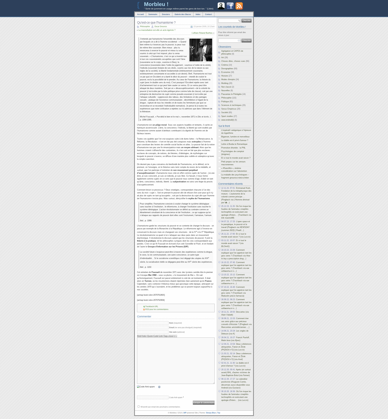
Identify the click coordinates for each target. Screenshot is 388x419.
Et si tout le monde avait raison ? (235, 158)
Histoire (224, 76)
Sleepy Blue (211, 413)
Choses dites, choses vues (233, 61)
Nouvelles (225, 90)
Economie (225, 72)
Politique (225, 101)
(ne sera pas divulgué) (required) (185, 327)
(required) (175, 323)
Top (218, 413)
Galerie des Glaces (183, 14)
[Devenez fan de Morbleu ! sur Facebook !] (230, 9)
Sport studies (227, 116)
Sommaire (152, 14)
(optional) (177, 332)
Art (222, 57)
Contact (208, 14)
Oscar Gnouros (160, 26)
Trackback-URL (151, 306)
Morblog (224, 83)
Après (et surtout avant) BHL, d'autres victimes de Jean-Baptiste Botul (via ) (236, 372)
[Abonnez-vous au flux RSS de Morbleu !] (239, 9)
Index (198, 14)
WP (185, 413)
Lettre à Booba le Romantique (234, 144)
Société (224, 112)
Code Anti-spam (175, 397)
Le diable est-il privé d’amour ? (234, 140)
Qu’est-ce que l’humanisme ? (156, 22)
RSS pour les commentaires (156, 309)
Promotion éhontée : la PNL (233, 148)
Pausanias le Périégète (231, 94)
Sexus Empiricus (228, 109)
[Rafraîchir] (159, 387)
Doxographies (227, 68)
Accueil (140, 14)
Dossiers (166, 14)
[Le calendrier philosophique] (221, 9)
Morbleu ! (156, 4)
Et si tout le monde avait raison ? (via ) (233, 243)
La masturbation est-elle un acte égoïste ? (156, 30)
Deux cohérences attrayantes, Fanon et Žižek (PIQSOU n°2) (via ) (236, 347)
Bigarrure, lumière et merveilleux (235, 137)
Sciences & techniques (231, 105)
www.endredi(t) (227, 120)
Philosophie (145, 26)
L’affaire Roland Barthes (202, 33)
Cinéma (224, 65)
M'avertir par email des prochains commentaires (160, 407)
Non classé (226, 87)
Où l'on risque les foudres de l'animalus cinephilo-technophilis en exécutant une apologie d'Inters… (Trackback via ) (236, 212)
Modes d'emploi (228, 79)
